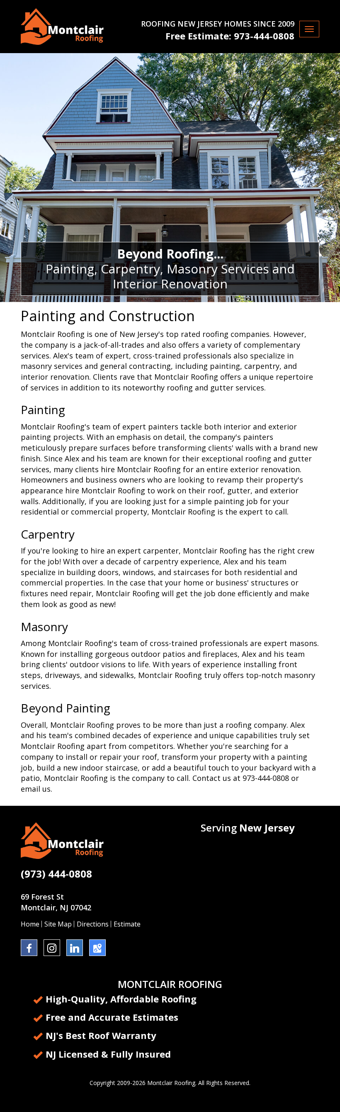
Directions (93, 924)
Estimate (127, 924)
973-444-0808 (264, 35)
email (30, 789)
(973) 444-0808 (56, 873)
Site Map (58, 924)
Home (30, 924)
